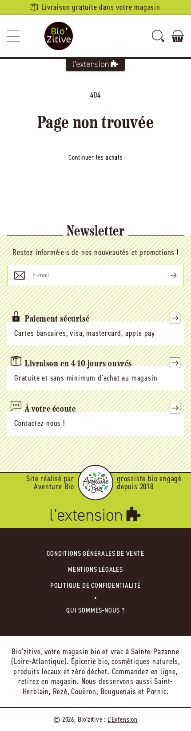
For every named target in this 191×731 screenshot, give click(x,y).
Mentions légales (95, 569)
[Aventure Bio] (95, 482)
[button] (13, 36)
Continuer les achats (95, 157)
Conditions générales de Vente (95, 553)
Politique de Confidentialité (95, 585)
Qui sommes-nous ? (95, 610)
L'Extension (122, 719)
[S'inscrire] (166, 275)
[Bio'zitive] (59, 36)
